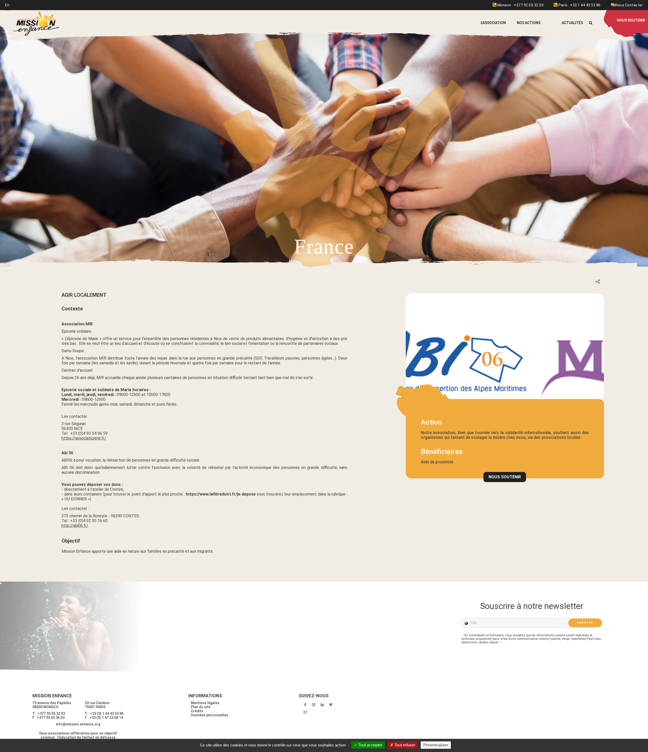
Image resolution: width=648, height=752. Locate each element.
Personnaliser (435, 745)
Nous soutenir (505, 476)
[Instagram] (313, 704)
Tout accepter (369, 745)
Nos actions (528, 23)
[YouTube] (305, 712)
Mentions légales (205, 703)
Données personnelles (209, 715)
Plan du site (200, 707)
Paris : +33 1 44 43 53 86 (579, 5)
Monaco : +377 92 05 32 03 (519, 5)
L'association (493, 23)
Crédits (197, 711)
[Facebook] (305, 704)
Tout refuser (404, 745)
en (7, 5)
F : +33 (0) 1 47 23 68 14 (104, 718)
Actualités (572, 23)
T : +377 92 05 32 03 (48, 713)
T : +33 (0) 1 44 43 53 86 (104, 713)
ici (500, 642)
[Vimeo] (331, 704)
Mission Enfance (36, 23)
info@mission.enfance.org (78, 724)
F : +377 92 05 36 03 (48, 718)
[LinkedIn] (322, 704)
